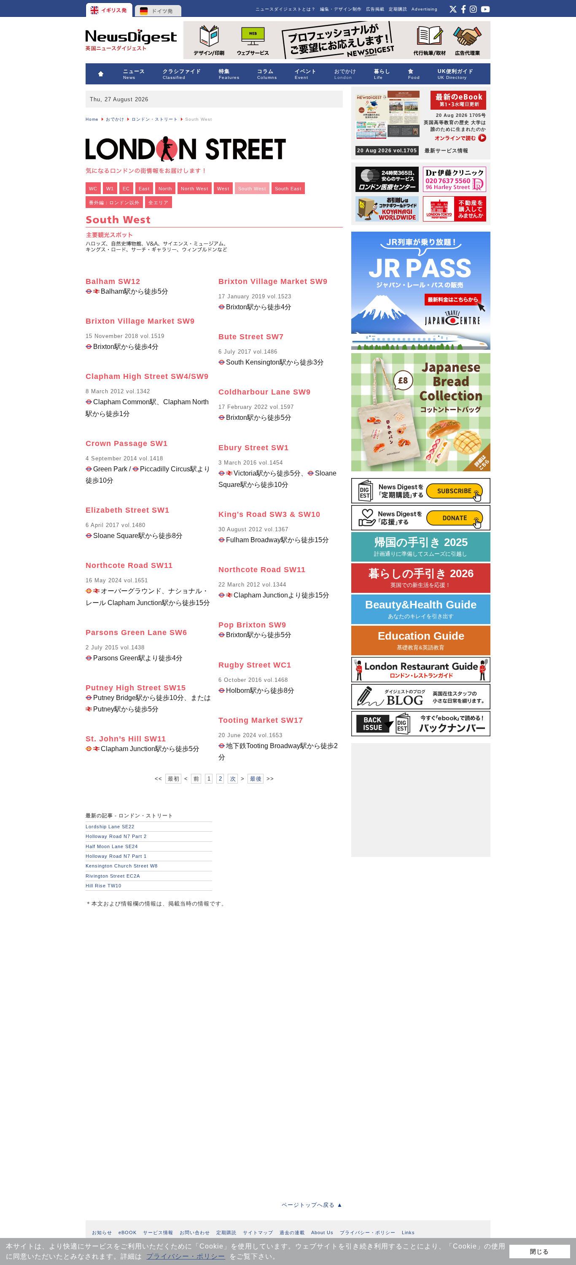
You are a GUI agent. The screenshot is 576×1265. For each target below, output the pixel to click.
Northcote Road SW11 (129, 565)
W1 (110, 188)
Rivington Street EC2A (113, 875)
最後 (256, 779)
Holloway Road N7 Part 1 (116, 856)
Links (408, 1232)
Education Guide (421, 640)
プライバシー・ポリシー (185, 1256)
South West (252, 188)
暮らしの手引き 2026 (421, 578)
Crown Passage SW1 (127, 443)
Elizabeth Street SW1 (128, 510)
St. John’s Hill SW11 (126, 739)
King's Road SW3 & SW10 (269, 514)
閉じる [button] (539, 1251)
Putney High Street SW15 (136, 688)
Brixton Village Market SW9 (140, 321)
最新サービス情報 (412, 151)
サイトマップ (258, 1232)
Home (92, 119)
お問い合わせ (195, 1232)
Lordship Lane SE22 (110, 826)
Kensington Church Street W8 (122, 865)
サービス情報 (158, 1232)
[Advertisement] (149, 972)
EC (126, 188)
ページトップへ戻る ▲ (312, 1205)
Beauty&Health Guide (420, 609)
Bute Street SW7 (251, 336)
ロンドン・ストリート (155, 119)
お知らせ (102, 1232)
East (144, 188)
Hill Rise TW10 (103, 885)
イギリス (110, 8)
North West (194, 188)
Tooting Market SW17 (260, 720)
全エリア (158, 202)
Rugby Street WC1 (254, 665)
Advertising (425, 9)
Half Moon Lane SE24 (112, 846)
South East (288, 188)
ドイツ (158, 8)
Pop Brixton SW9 (252, 625)
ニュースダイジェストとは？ (286, 9)
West (223, 188)
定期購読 (398, 9)
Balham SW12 (113, 281)
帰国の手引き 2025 (421, 546)
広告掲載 (375, 9)
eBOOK (127, 1232)
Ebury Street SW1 (253, 447)
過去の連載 (292, 1232)
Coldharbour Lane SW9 (264, 392)
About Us (322, 1232)
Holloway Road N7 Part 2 (116, 836)
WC (93, 188)
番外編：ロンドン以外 (114, 202)
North (165, 188)
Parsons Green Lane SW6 (136, 632)
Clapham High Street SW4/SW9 (147, 376)
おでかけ (115, 119)
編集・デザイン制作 (341, 9)
